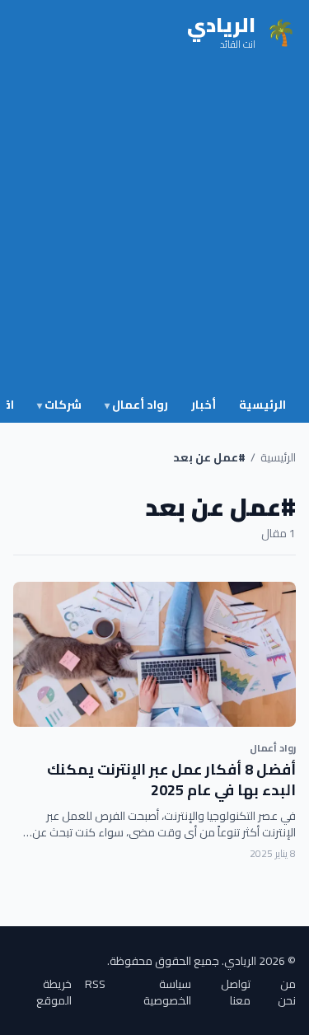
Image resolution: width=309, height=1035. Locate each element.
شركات (59, 404)
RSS (95, 985)
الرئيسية (262, 404)
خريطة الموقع (54, 992)
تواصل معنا (235, 992)
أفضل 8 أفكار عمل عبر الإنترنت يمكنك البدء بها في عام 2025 (171, 779)
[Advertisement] (154, 227)
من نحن (287, 992)
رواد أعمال (136, 404)
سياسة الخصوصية (167, 992)
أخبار (203, 404)
